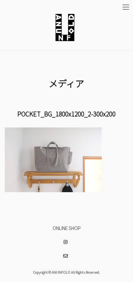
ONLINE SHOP (67, 228)
